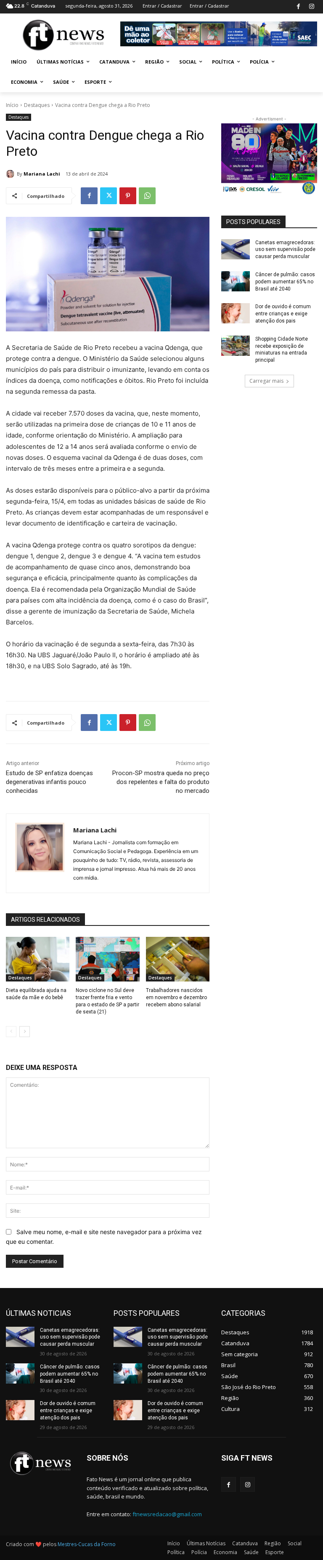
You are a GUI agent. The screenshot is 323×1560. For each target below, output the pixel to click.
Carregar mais (266, 380)
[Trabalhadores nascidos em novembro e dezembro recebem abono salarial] (177, 959)
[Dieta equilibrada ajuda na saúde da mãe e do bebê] (37, 959)
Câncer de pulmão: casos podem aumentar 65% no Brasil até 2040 (285, 282)
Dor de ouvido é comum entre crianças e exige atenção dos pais (283, 314)
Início (12, 105)
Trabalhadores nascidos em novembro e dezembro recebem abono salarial (176, 997)
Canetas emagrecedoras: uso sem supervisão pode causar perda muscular (285, 250)
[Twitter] (108, 195)
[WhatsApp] (147, 195)
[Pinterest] (127, 195)
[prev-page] (11, 1031)
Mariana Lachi (42, 174)
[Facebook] (298, 7)
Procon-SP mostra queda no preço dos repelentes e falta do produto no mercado (160, 782)
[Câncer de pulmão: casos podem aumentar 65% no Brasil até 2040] (235, 281)
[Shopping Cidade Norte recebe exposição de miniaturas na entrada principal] (235, 346)
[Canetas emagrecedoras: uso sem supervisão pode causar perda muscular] (235, 249)
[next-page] (24, 1031)
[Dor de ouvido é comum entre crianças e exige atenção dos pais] (235, 313)
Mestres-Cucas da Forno (87, 1544)
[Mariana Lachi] (11, 174)
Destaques (37, 105)
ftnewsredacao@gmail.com (167, 1514)
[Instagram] (311, 7)
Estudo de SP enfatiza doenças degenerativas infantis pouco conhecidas (49, 782)
